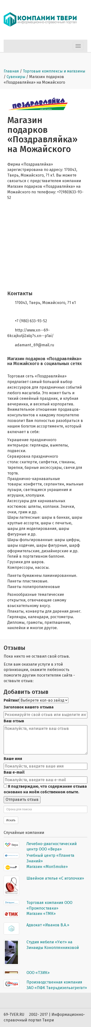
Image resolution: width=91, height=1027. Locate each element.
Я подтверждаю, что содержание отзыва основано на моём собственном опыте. (45, 789)
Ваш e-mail (14, 772)
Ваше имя (13, 758)
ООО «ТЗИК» (38, 972)
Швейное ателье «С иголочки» (55, 878)
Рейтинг (11, 700)
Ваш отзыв (14, 721)
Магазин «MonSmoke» (47, 866)
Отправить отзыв (22, 799)
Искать (11, 820)
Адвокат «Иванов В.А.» (47, 925)
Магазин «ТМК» (41, 913)
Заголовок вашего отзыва (29, 707)
